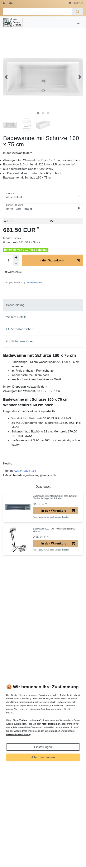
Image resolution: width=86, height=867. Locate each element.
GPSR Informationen (20, 341)
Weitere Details (16, 317)
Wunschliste (14, 272)
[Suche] (77, 11)
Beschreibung (15, 305)
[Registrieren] (11, 3)
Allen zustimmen (43, 757)
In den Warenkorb (51, 260)
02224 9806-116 (25, 470)
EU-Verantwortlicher (19, 329)
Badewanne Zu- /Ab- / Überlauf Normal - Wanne (55, 529)
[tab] (43, 305)
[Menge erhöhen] (16, 257)
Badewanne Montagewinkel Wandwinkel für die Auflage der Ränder (55, 497)
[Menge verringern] (16, 263)
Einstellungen (43, 747)
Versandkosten (34, 282)
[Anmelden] (4, 3)
